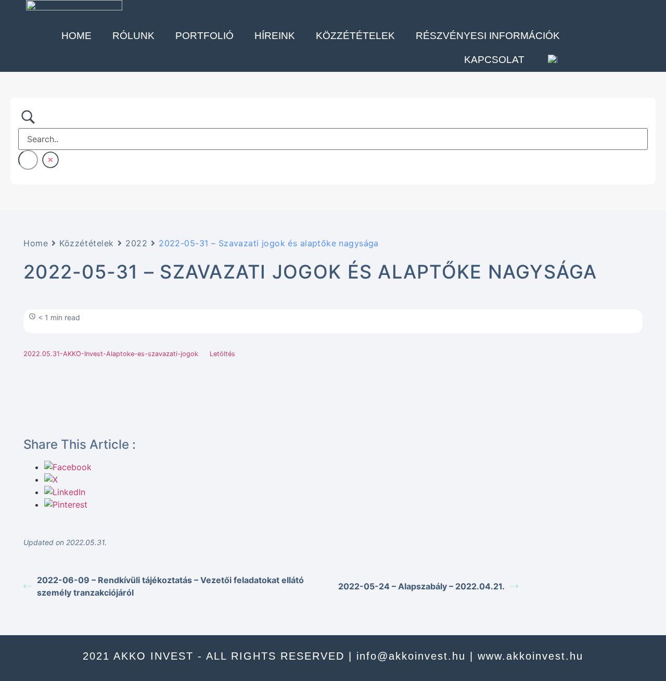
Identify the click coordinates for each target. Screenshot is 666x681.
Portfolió (204, 35)
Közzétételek (355, 35)
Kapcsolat (494, 59)
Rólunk (133, 35)
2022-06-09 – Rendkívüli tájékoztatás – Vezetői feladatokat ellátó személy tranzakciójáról (170, 586)
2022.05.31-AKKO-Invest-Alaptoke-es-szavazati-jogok (110, 354)
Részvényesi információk (488, 35)
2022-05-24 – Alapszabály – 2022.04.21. (421, 586)
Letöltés (222, 354)
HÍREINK (274, 35)
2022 (136, 243)
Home (76, 35)
